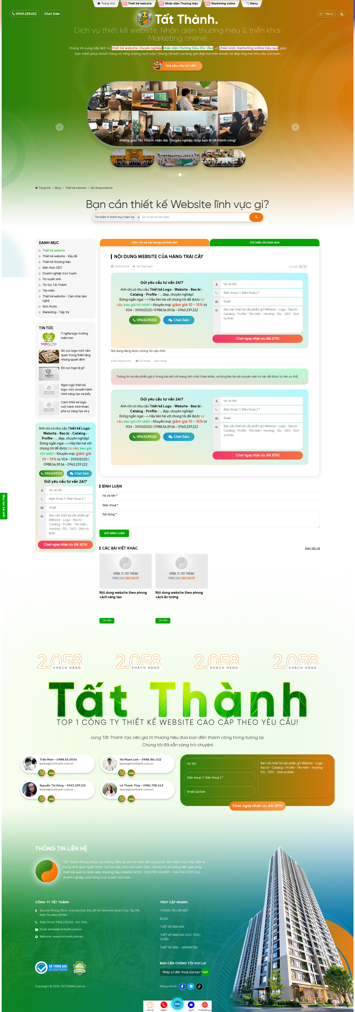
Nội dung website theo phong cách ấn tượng (179, 595)
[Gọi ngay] (41, 773)
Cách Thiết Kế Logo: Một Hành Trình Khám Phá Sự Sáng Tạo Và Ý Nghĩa (75, 409)
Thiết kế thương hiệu (57, 262)
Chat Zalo (52, 14)
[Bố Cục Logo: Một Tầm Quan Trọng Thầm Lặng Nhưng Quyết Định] (49, 356)
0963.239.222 (25, 14)
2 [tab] (175, 174)
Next (295, 127)
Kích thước (50, 306)
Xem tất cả (312, 548)
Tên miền (49, 291)
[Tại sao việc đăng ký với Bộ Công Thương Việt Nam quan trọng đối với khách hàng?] (51, 967)
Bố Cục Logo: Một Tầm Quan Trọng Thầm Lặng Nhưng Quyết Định (76, 355)
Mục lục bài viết (4, 506)
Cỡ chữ (292, 266)
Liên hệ (150, 1010)
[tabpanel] (177, 125)
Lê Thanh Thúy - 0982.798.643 (141, 785)
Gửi (205, 972)
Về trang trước (122, 361)
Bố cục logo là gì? (73, 368)
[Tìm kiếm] (256, 217)
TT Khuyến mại (204, 1010)
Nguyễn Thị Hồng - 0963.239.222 (63, 785)
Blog (58, 188)
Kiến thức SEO (52, 268)
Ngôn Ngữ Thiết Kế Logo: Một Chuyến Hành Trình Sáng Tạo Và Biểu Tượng (76, 391)
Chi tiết (106, 620)
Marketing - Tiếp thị (56, 312)
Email (191, 1010)
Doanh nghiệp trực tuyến (60, 273)
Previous (59, 127)
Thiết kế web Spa (172, 926)
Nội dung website (102, 188)
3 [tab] (180, 174)
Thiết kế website (75, 188)
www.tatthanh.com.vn (68, 936)
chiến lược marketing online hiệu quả (248, 48)
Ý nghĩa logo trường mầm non (74, 336)
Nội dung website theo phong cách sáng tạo (123, 595)
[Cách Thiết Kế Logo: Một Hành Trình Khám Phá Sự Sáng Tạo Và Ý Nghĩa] (49, 408)
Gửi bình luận (114, 533)
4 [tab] (184, 174)
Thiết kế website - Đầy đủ (60, 256)
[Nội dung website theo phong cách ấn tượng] (181, 571)
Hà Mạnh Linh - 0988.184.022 (140, 759)
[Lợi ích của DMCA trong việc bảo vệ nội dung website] (79, 968)
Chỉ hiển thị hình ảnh (265, 242)
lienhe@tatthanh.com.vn (56, 763)
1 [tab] (170, 174)
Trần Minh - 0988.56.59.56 (58, 759)
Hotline (164, 1010)
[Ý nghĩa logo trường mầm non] (49, 339)
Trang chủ (45, 188)
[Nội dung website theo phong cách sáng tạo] (125, 571)
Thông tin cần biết (174, 910)
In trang (162, 361)
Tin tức (46, 328)
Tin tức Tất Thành (55, 285)
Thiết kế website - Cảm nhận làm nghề (65, 299)
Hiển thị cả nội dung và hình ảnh (155, 242)
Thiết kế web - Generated (179, 947)
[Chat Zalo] (51, 773)
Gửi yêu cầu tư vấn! (180, 66)
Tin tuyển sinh (52, 279)
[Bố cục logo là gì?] (49, 374)
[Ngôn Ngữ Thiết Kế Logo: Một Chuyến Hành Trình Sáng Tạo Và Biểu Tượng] (49, 391)
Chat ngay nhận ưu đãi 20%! (65, 545)
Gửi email (144, 361)
